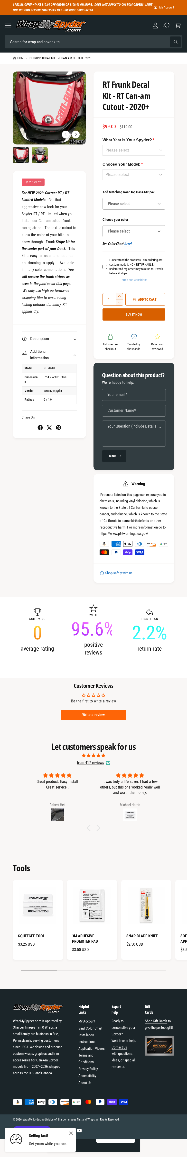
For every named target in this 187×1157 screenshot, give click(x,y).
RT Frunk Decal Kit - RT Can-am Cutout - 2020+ (61, 58)
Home (21, 58)
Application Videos (91, 1048)
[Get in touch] (166, 25)
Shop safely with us (118, 573)
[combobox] (93, 41)
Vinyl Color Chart (90, 1028)
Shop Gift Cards (156, 1021)
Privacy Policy (88, 1069)
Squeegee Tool (31, 936)
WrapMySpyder (31, 1119)
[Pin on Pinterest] (58, 427)
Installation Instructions (86, 1038)
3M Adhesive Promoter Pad (85, 939)
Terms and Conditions (133, 280)
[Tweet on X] (49, 427)
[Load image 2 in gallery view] (40, 155)
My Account (166, 7)
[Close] (71, 1133)
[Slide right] (76, 134)
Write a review (93, 714)
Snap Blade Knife (142, 936)
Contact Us (119, 1047)
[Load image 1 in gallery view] (21, 155)
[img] (93, 755)
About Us (84, 1083)
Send (112, 456)
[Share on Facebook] (40, 427)
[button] (8, 25)
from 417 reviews (90, 762)
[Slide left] (66, 134)
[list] (93, 630)
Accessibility (87, 1076)
